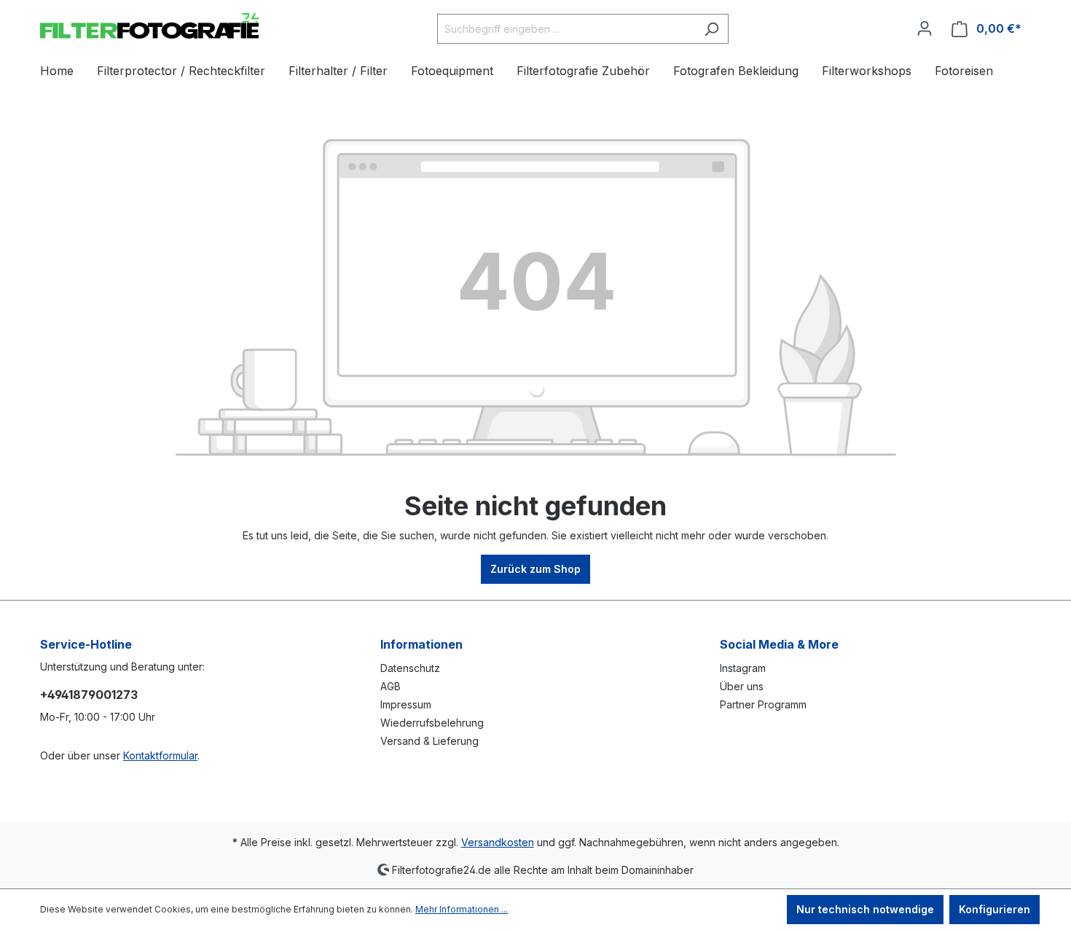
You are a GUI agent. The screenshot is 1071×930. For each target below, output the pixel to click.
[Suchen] (711, 29)
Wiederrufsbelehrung (432, 722)
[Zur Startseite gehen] (149, 26)
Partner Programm (763, 704)
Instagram (743, 668)
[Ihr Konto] (924, 28)
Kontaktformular (160, 755)
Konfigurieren (994, 909)
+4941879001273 (89, 694)
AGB (390, 686)
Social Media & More (779, 644)
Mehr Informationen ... (461, 909)
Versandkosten (497, 842)
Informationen (421, 644)
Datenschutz (410, 668)
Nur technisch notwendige (865, 909)
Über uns (742, 686)
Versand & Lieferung (429, 741)
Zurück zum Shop (535, 569)
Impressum (405, 704)
